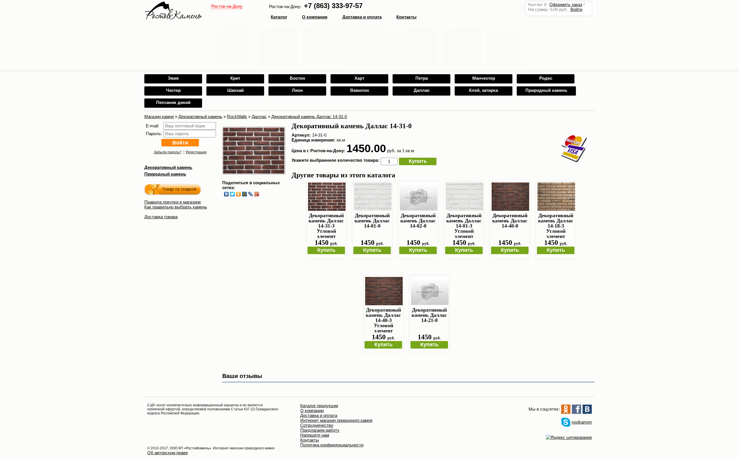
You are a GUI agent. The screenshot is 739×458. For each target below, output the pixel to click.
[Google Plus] (257, 194)
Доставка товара (161, 216)
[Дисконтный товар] (172, 190)
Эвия (173, 78)
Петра (421, 78)
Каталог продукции (319, 405)
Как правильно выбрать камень (175, 206)
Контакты (406, 16)
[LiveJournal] (251, 194)
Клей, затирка (483, 90)
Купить (418, 161)
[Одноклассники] (239, 194)
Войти (576, 9)
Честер (173, 90)
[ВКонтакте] (226, 194)
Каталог (279, 16)
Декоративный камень (200, 116)
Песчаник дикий (173, 102)
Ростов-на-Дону (226, 6)
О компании (314, 16)
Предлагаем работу (319, 430)
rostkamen (582, 422)
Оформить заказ (565, 4)
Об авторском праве (167, 452)
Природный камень (546, 90)
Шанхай (235, 90)
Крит (235, 78)
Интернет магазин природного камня (336, 420)
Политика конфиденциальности (331, 444)
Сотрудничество (316, 425)
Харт (359, 78)
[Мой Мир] (245, 194)
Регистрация (196, 152)
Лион (297, 90)
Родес (545, 78)
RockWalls (237, 116)
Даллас (422, 90)
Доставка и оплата (318, 415)
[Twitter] (232, 194)
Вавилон (359, 90)
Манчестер (483, 78)
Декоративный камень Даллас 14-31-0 (309, 116)
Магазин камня (159, 116)
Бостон (297, 78)
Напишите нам (314, 435)
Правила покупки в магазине (172, 202)
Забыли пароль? (167, 152)
